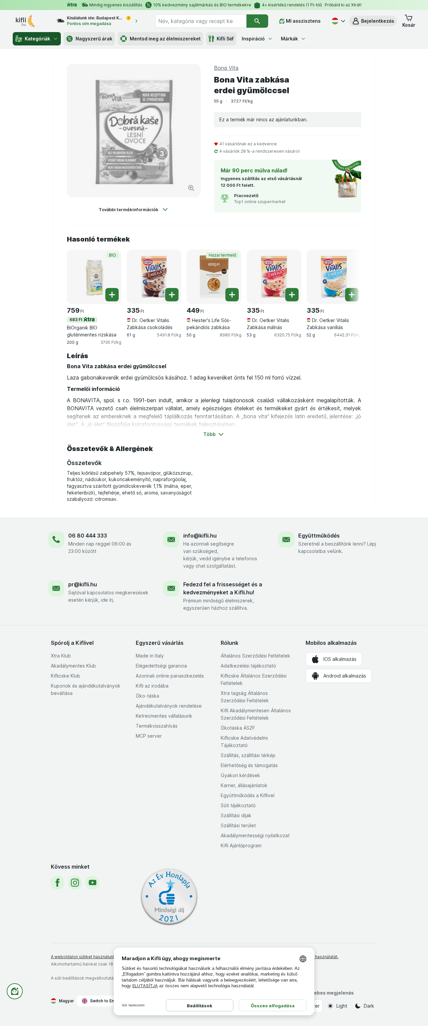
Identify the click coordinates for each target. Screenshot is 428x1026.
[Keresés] (257, 21)
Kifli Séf (225, 38)
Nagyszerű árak (94, 38)
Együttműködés (319, 535)
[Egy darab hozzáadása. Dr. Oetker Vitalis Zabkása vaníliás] (351, 294)
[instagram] (75, 882)
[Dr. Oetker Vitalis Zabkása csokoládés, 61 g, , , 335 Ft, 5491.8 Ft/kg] (154, 277)
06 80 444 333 (87, 535)
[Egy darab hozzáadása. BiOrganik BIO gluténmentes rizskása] (112, 294)
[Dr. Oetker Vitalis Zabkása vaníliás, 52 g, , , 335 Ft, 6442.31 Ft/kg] (334, 277)
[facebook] (57, 882)
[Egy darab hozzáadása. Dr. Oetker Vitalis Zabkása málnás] (292, 294)
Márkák (289, 38)
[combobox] (200, 21)
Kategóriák (37, 38)
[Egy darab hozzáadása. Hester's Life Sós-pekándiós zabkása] (232, 294)
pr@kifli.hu (82, 584)
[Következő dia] (348, 276)
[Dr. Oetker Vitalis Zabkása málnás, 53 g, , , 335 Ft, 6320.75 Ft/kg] (274, 277)
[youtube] (92, 882)
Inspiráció (253, 38)
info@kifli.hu (200, 535)
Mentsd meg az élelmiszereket (165, 38)
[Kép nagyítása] (191, 188)
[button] (373, 21)
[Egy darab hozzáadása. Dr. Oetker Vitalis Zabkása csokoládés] (172, 294)
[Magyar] (337, 21)
